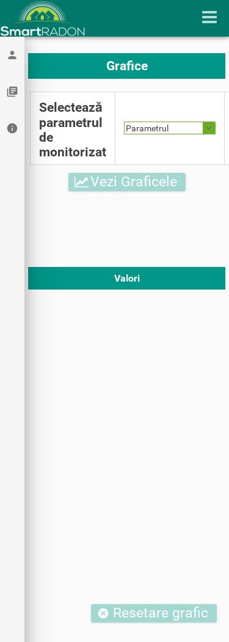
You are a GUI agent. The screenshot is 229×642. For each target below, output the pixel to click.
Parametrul (147, 128)
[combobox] (170, 128)
